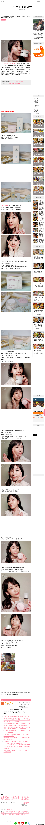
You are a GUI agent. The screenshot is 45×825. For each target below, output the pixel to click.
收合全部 (37, 98)
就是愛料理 (36, 110)
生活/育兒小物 (36, 113)
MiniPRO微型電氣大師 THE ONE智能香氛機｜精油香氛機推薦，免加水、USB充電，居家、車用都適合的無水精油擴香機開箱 (17, 746)
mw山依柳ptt (10, 811)
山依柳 (8, 813)
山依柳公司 (19, 813)
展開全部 (34, 98)
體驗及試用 (9, 809)
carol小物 (36, 101)
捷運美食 (35, 111)
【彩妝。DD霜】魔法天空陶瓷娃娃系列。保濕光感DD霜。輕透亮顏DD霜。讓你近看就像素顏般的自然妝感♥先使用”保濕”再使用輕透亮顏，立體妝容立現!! (25, 800)
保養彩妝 (36, 102)
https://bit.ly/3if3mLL (17, 81)
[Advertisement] (16, 30)
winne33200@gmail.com (37, 39)
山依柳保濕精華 (5, 205)
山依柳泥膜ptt (4, 814)
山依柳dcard (14, 813)
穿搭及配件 (37, 104)
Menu (3, 1)
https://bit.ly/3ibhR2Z (14, 83)
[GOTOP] (29, 823)
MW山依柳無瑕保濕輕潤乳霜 (8, 63)
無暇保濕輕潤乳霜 (12, 814)
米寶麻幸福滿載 (22, 7)
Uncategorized (36, 106)
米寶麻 (18, 814)
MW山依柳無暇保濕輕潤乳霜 (20, 811)
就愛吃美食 (36, 109)
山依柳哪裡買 (26, 813)
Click (44, 412)
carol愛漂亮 (36, 100)
